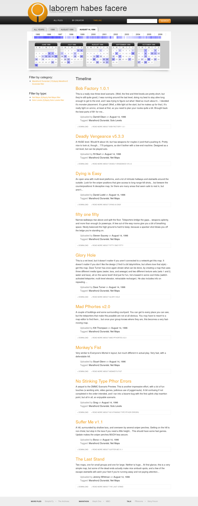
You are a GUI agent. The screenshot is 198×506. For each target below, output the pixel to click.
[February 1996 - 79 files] (44, 37)
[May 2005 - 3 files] (147, 37)
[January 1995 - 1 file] (32, 37)
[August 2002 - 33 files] (117, 37)
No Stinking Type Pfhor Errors (103, 381)
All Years (39, 29)
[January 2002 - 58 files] (110, 37)
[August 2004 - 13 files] (139, 37)
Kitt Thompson (100, 327)
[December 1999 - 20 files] (87, 37)
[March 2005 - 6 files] (145, 37)
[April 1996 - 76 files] (46, 37)
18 (43, 59)
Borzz (96, 439)
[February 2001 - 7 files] (100, 37)
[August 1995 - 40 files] (39, 37)
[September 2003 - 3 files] (129, 37)
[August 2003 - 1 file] (128, 37)
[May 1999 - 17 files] (80, 37)
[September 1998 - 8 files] (73, 37)
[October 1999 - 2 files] (85, 37)
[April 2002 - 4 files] (113, 37)
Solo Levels (116, 120)
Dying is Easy (88, 173)
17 (120, 56)
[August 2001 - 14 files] (105, 37)
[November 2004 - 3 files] (142, 37)
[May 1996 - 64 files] (47, 37)
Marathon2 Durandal (99, 120)
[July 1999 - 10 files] (82, 37)
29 (145, 62)
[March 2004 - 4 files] (134, 37)
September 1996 (123, 44)
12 (46, 56)
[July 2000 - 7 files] (93, 37)
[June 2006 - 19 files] (159, 37)
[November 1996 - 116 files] (53, 37)
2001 (104, 34)
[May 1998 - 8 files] (69, 37)
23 (68, 59)
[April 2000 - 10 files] (91, 37)
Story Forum (153, 501)
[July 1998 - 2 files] (71, 37)
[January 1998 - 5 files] (66, 37)
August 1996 (67, 29)
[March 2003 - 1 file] (123, 37)
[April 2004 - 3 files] (135, 37)
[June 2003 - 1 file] (126, 37)
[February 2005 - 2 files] (144, 37)
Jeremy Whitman (101, 476)
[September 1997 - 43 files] (62, 37)
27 (130, 59)
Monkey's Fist (88, 347)
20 (81, 56)
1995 (38, 34)
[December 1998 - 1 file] (76, 37)
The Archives (63, 501)
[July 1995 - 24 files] (38, 37)
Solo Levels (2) (48, 100)
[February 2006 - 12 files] (156, 37)
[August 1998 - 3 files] (72, 37)
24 (107, 59)
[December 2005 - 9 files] (154, 37)
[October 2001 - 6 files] (107, 37)
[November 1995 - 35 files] (41, 37)
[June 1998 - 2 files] (70, 37)
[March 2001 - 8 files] (101, 37)
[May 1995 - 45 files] (36, 37)
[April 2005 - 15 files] (146, 37)
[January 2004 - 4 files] (132, 37)
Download (83, 126)
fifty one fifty (87, 214)
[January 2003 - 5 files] (121, 37)
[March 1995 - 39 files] (34, 37)
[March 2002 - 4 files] (112, 37)
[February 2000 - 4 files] (89, 37)
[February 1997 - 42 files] (55, 37)
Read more (109, 126)
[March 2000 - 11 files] (90, 37)
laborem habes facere (88, 7)
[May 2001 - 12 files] (103, 37)
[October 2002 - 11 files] (118, 37)
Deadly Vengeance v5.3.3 (100, 136)
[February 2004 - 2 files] (133, 37)
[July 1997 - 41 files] (60, 37)
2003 (127, 34)
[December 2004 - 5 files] (143, 37)
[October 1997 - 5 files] (63, 37)
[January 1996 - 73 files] (43, 37)
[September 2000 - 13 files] (95, 37)
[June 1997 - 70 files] (59, 37)
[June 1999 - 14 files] (81, 37)
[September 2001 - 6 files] (106, 37)
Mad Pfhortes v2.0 (93, 306)
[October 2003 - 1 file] (130, 37)
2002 (116, 34)
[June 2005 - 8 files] (148, 37)
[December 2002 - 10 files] (120, 37)
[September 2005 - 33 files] (151, 37)
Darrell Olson (99, 116)
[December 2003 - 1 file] (131, 37)
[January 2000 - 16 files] (88, 37)
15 (56, 56)
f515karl (97, 153)
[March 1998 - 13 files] (67, 37)
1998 (71, 34)
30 (36, 65)
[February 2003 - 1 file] (122, 37)
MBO (108, 501)
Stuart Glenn (99, 361)
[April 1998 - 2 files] (68, 37)
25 (155, 59)
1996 (52, 29)
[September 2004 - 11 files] (140, 37)
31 (107, 62)
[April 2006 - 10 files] (157, 37)
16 (36, 59)
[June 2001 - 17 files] (104, 37)
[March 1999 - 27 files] (79, 37)
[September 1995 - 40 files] (40, 37)
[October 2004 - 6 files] (141, 37)
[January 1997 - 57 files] (54, 37)
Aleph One (96, 501)
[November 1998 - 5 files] (75, 37)
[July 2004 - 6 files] (138, 37)
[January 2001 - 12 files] (99, 37)
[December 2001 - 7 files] (109, 37)
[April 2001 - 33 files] (102, 37)
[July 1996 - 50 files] (49, 37)
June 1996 (46, 44)
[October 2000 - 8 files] (96, 37)
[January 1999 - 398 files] (77, 37)
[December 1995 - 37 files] (42, 37)
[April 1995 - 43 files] (35, 37)
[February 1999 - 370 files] (78, 37)
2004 (138, 34)
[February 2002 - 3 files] (111, 37)
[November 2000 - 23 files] (97, 37)
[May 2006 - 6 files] (158, 37)
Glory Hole (86, 255)
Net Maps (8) (46, 97)
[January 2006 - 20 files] (155, 37)
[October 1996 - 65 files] (52, 37)
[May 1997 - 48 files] (58, 37)
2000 (93, 34)
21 (142, 59)
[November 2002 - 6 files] (119, 37)
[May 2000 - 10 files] (92, 37)
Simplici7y (49, 501)
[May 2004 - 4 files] (136, 37)
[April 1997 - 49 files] (57, 37)
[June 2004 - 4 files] (137, 37)
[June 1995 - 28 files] (37, 37)
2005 (149, 34)
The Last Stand (90, 459)
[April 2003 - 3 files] (124, 37)
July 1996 (72, 44)
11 (43, 56)
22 (65, 59)
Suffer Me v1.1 (89, 422)
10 (152, 53)
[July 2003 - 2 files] (127, 37)
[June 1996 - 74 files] (48, 37)
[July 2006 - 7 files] (160, 37)
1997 (60, 34)
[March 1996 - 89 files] (45, 37)
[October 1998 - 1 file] (74, 37)
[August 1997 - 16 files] (61, 37)
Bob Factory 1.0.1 (92, 88)
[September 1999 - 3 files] (84, 37)
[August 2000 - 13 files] (94, 37)
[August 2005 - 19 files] (150, 37)
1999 (82, 34)
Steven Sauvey (100, 235)
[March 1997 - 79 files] (56, 37)
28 (53, 62)
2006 (160, 34)
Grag (95, 402)
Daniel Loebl (99, 194)
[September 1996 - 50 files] (51, 37)
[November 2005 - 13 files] (153, 37)
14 (53, 56)
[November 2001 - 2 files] (108, 37)
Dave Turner (99, 287)
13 (49, 56)
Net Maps (115, 157)
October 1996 (148, 44)
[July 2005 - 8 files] (149, 37)
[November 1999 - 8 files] (86, 37)
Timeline (97, 20)
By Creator (78, 20)
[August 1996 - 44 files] (50, 37)
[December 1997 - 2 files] (65, 37)
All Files (58, 20)
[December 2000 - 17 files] (98, 37)
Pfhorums (139, 501)
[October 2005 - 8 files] (152, 37)
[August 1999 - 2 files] (83, 37)
